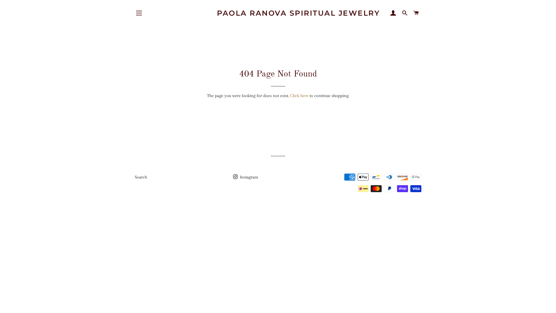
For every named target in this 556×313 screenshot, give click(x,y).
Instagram (248, 177)
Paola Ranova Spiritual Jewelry (298, 13)
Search (141, 177)
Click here (299, 95)
